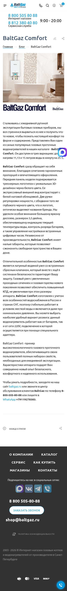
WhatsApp (9, 399)
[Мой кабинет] (54, 5)
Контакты (47, 470)
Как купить (44, 462)
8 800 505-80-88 (24, 501)
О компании (21, 454)
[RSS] (55, 38)
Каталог (49, 454)
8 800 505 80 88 (22, 15)
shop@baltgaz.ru (22, 519)
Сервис (19, 462)
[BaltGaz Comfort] (33, 84)
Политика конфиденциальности (36, 534)
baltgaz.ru (15, 386)
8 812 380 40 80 (22, 22)
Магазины (20, 470)
